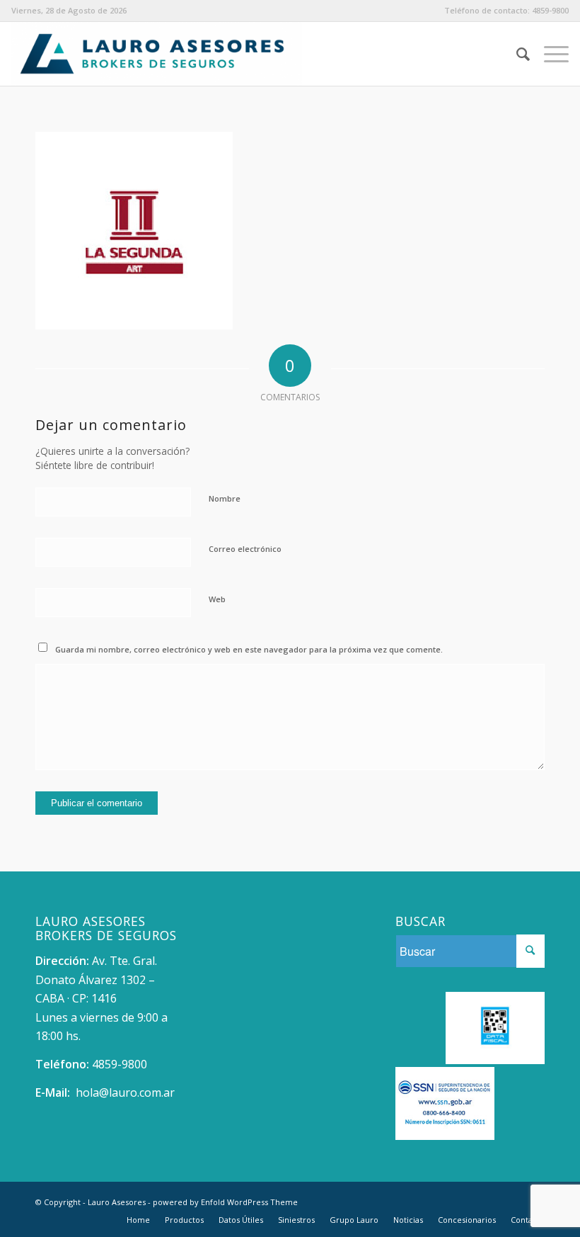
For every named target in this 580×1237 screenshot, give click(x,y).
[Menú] (549, 54)
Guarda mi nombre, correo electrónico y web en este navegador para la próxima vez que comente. (249, 649)
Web (217, 599)
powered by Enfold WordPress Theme (225, 1202)
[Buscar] (516, 54)
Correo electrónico (245, 548)
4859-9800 (550, 10)
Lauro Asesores (117, 1202)
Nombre (224, 498)
